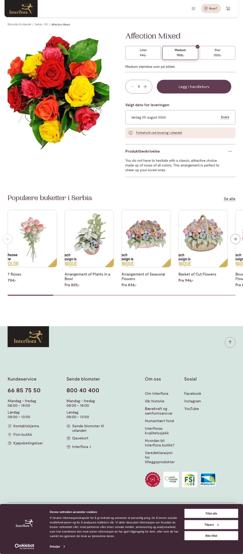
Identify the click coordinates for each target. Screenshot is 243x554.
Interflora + (81, 447)
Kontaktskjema (26, 426)
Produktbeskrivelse (142, 151)
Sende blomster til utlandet (88, 428)
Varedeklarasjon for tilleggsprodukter (160, 457)
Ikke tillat (211, 535)
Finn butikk (22, 434)
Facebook (192, 393)
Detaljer (55, 546)
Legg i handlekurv (194, 87)
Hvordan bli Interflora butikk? (159, 442)
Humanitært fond (159, 421)
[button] (230, 342)
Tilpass (209, 524)
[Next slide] (235, 239)
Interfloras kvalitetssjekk (157, 430)
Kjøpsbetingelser (28, 443)
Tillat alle (211, 513)
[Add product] (145, 86)
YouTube (191, 409)
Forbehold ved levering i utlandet (159, 133)
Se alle (229, 199)
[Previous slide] (8, 239)
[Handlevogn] (228, 8)
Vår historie (154, 401)
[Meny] (193, 8)
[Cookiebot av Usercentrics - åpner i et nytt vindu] (24, 546)
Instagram (192, 401)
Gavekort (80, 438)
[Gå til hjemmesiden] (21, 8)
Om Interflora (156, 393)
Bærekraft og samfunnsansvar (159, 411)
